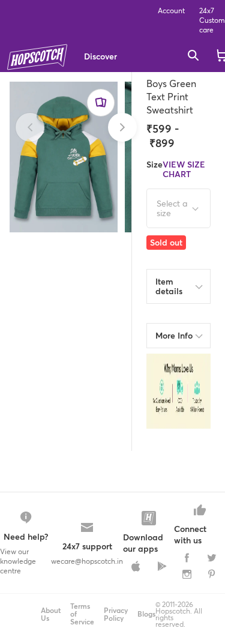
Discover (100, 56)
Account (171, 10)
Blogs (146, 614)
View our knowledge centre (18, 561)
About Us (51, 614)
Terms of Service (82, 614)
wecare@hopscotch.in (87, 561)
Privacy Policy (116, 614)
